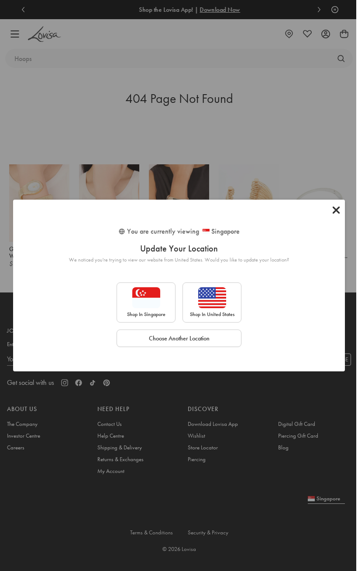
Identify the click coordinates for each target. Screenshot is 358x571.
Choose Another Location (179, 338)
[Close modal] (336, 210)
